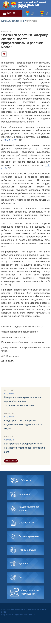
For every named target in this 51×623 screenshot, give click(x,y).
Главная (5, 21)
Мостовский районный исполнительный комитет (32, 5)
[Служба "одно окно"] (29, 13)
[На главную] (6, 4)
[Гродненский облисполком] (43, 13)
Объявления (18, 21)
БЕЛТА (32, 614)
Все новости (11, 461)
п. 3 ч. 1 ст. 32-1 (10, 140)
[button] (5, 13)
